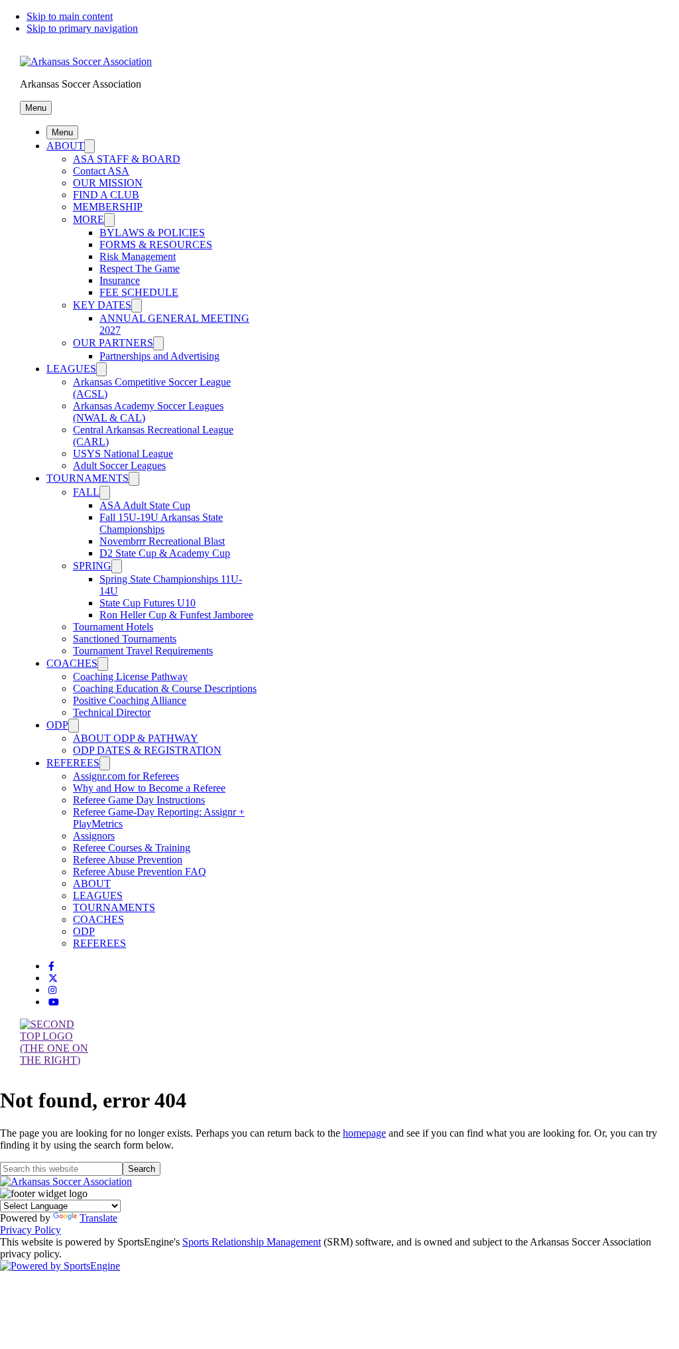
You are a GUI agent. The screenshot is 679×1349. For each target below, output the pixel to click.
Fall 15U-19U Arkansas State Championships (161, 523)
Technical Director (112, 712)
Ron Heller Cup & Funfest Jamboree (176, 614)
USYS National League (123, 453)
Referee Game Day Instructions (139, 800)
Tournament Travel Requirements (143, 650)
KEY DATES (102, 305)
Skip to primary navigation (82, 28)
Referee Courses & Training (131, 847)
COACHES (71, 663)
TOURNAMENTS (87, 478)
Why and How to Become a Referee (149, 788)
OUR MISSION (108, 182)
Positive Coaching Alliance (129, 700)
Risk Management (137, 256)
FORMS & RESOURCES (155, 244)
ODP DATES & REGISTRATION (147, 750)
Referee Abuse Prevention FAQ (139, 871)
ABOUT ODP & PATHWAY (135, 738)
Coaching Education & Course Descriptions (165, 688)
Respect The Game (139, 268)
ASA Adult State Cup (144, 505)
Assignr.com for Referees (126, 776)
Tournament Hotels (113, 626)
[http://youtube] (53, 1002)
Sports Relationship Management (251, 1241)
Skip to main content (70, 16)
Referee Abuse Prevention (127, 859)
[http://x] (53, 978)
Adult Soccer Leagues (119, 465)
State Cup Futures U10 (147, 602)
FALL (86, 492)
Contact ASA (101, 171)
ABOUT (65, 145)
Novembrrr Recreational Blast (162, 541)
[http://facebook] (51, 966)
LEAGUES (71, 368)
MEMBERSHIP (108, 206)
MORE (88, 219)
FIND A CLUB (106, 194)
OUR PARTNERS (113, 342)
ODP (57, 725)
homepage (364, 1133)
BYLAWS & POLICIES (152, 232)
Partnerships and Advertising (159, 356)
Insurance (119, 280)
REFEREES (72, 762)
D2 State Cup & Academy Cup (164, 553)
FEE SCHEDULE (138, 292)
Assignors (94, 835)
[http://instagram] (52, 990)
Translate (98, 1218)
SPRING (92, 565)
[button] (36, 108)
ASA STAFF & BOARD (126, 159)
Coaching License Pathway (130, 676)
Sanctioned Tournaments (124, 638)
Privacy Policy (30, 1230)
